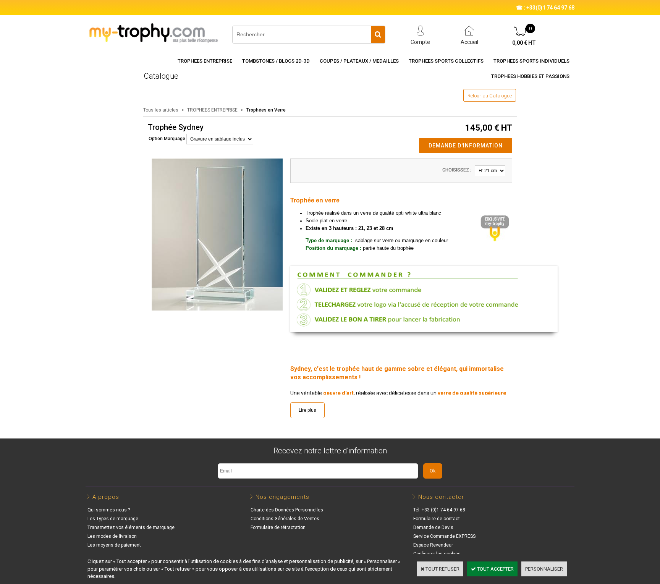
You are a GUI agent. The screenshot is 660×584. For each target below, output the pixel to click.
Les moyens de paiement (114, 545)
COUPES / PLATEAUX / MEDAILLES (359, 61)
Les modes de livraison (112, 536)
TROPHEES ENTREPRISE (205, 61)
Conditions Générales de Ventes (285, 518)
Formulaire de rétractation (278, 527)
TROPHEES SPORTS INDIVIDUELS (531, 61)
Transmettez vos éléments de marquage (131, 527)
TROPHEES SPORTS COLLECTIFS (446, 61)
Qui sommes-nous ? (108, 510)
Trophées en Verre (266, 110)
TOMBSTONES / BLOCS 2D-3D (276, 61)
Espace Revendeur (433, 545)
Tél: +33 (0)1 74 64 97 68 (439, 510)
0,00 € (524, 43)
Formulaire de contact (436, 518)
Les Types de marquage (112, 518)
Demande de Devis (433, 527)
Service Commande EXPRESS (444, 536)
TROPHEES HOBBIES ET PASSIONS (530, 76)
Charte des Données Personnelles (287, 510)
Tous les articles (160, 110)
